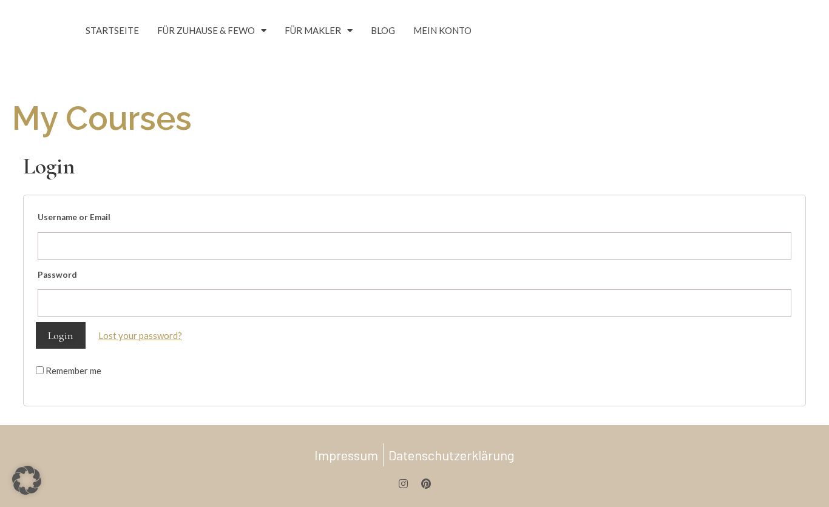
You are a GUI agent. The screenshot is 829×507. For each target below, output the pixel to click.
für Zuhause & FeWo (206, 30)
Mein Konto (442, 30)
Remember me (72, 370)
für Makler (313, 30)
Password (57, 275)
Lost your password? (140, 335)
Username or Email (74, 217)
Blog (383, 30)
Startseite (112, 30)
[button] (26, 480)
